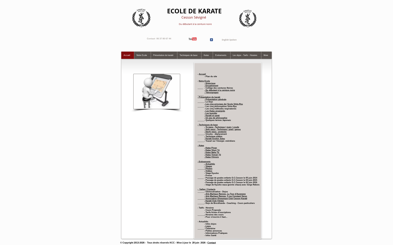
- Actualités (203, 221)
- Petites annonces (213, 231)
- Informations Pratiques (215, 233)
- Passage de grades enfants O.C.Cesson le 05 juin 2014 (230, 178)
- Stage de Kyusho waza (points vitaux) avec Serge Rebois (231, 185)
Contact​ (211, 242)
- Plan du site (210, 76)
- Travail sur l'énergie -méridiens (219, 141)
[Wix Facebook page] (211, 39)
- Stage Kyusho (211, 173)
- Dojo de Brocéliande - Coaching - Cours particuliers (229, 203)
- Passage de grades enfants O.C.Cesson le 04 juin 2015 (230, 180)
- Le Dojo (208, 102)
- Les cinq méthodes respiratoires (220, 109)
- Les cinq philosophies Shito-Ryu (220, 106)
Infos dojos (211, 224)
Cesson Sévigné (193, 17)
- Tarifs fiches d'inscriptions (217, 212)
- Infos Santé (210, 235)
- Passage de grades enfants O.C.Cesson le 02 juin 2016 (230, 182)
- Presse (208, 175)
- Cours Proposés (212, 210)
